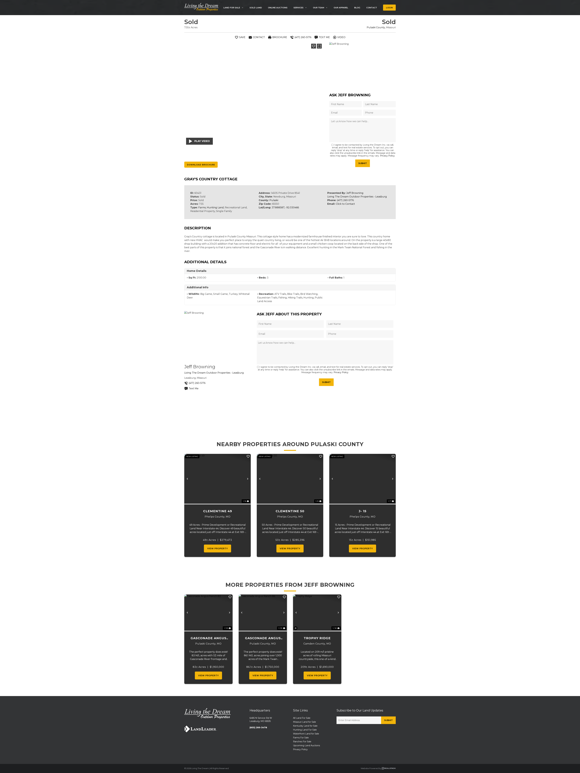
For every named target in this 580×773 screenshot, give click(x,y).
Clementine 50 (290, 511)
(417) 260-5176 (345, 200)
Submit (362, 163)
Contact (371, 7)
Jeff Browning (354, 193)
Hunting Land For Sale (305, 729)
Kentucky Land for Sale (305, 725)
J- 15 (362, 511)
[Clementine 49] (217, 479)
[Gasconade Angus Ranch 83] (208, 612)
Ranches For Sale (302, 741)
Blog (357, 7)
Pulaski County (376, 27)
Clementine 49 (217, 511)
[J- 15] (362, 479)
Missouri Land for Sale (304, 722)
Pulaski (273, 200)
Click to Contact (345, 203)
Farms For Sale (301, 737)
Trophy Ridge (317, 638)
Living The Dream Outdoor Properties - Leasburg (357, 196)
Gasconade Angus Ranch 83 (208, 638)
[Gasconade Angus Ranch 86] (263, 612)
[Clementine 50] (290, 479)
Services (298, 7)
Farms (202, 207)
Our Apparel (341, 7)
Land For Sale (231, 7)
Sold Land (256, 7)
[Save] (313, 46)
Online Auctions (277, 7)
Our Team (318, 7)
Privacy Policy (387, 155)
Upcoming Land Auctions (306, 745)
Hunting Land (215, 207)
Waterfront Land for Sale (306, 733)
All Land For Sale (301, 718)
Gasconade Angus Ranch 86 (263, 638)
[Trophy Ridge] (317, 612)
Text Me (193, 388)
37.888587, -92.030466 (285, 207)
